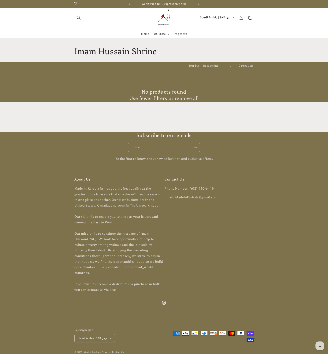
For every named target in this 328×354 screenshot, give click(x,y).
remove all (187, 98)
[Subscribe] (195, 147)
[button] (78, 17)
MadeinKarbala (92, 352)
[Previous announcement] (129, 4)
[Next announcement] (199, 4)
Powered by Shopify (113, 352)
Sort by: (194, 65)
